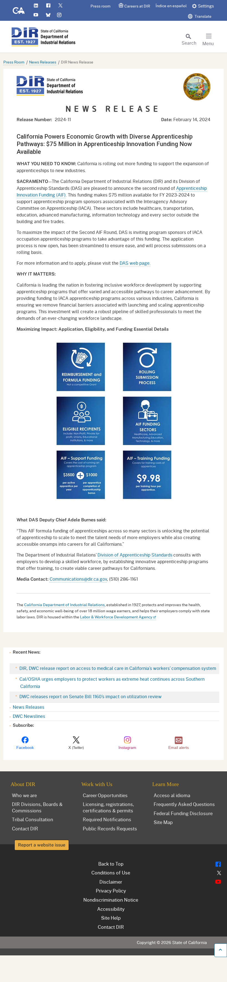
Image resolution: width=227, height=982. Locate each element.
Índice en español (171, 6)
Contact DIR (25, 828)
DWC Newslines (29, 716)
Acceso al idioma (172, 795)
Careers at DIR (137, 6)
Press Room (13, 62)
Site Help (111, 917)
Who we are (24, 795)
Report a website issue (41, 845)
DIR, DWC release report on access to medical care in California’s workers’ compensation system (117, 668)
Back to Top (110, 863)
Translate (202, 16)
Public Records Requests (110, 828)
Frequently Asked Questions (184, 804)
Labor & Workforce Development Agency (116, 617)
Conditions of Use (110, 872)
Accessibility (111, 909)
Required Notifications (107, 819)
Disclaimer (110, 881)
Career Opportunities (105, 795)
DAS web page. (135, 263)
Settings (206, 6)
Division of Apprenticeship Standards (134, 555)
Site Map (163, 822)
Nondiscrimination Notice (110, 899)
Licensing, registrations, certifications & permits (108, 807)
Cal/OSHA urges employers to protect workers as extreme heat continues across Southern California (111, 682)
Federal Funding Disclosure (183, 813)
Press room (100, 6)
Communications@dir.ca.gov (78, 579)
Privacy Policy (111, 890)
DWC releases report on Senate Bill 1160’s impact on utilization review (90, 696)
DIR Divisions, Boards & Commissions (37, 807)
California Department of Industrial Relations (64, 605)
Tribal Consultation (32, 819)
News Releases (42, 62)
